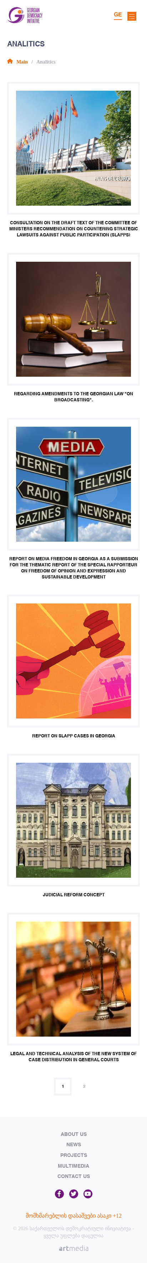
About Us (74, 1134)
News (73, 1144)
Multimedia (73, 1166)
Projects (73, 1155)
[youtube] (87, 1194)
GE (118, 15)
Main (22, 62)
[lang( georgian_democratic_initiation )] (24, 21)
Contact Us (73, 1176)
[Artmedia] (73, 1249)
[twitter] (73, 1194)
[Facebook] (59, 1194)
